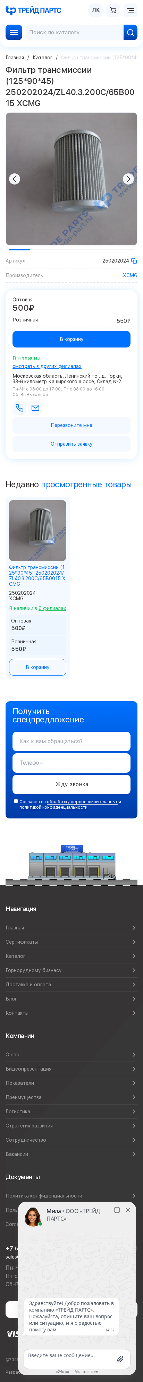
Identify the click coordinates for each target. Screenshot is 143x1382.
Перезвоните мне (71, 425)
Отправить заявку (72, 444)
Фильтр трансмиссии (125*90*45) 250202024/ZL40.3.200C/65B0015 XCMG (37, 576)
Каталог (42, 57)
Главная (15, 57)
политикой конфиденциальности (53, 807)
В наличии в (37, 608)
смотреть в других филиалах (47, 366)
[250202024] (134, 260)
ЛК (96, 10)
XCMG (130, 275)
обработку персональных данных (82, 801)
